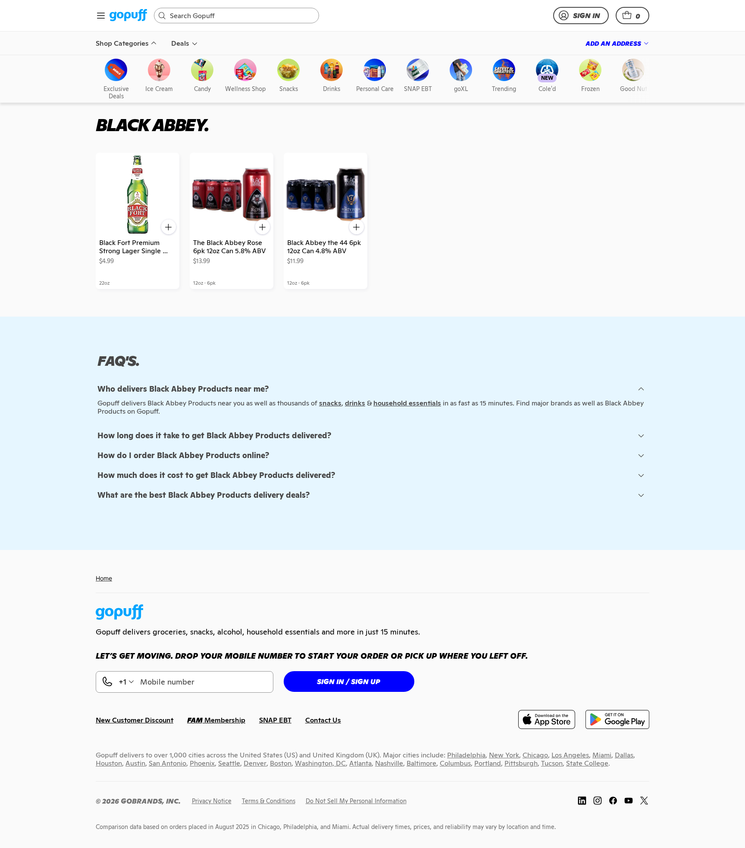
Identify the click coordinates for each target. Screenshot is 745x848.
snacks (330, 403)
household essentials (407, 403)
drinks (355, 403)
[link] (128, 15)
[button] (632, 15)
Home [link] (104, 578)
